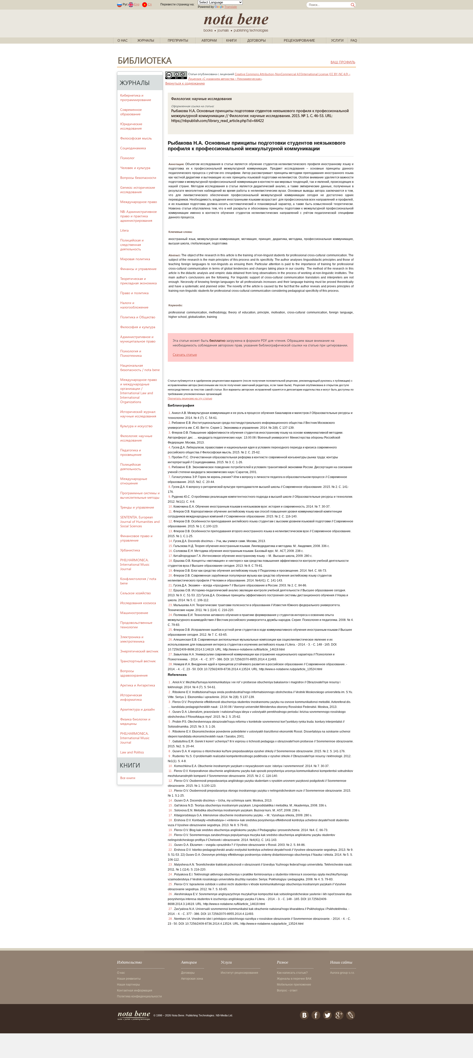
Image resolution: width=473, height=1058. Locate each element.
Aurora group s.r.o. (342, 972)
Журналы (145, 40)
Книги (231, 40)
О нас (123, 40)
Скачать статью (185, 354)
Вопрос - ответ (287, 990)
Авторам (209, 40)
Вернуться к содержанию (185, 83)
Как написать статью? (292, 972)
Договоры (256, 40)
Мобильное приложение (294, 984)
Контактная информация (134, 990)
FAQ (354, 40)
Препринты (178, 40)
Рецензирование (299, 40)
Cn (150, 4)
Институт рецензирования (239, 972)
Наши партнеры (128, 984)
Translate (230, 7)
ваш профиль (343, 62)
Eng (136, 4)
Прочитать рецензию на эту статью (190, 398)
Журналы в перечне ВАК (294, 978)
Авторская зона (192, 978)
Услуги (337, 40)
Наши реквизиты (129, 978)
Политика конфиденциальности (139, 996)
